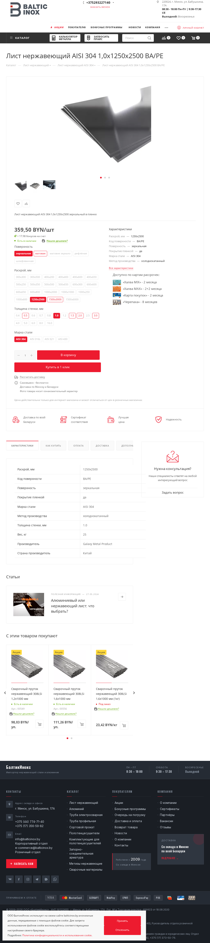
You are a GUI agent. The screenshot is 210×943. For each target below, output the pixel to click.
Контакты (121, 845)
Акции (119, 802)
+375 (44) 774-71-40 (29, 821)
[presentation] (5, 693)
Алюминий (76, 809)
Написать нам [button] (23, 864)
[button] (101, 177)
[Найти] (149, 38)
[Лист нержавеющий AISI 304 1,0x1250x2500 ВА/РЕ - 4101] (105, 128)
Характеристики (22, 445)
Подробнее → (170, 858)
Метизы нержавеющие (85, 863)
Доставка (102, 445)
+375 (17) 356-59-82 (29, 826)
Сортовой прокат (82, 827)
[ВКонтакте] (10, 879)
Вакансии (166, 821)
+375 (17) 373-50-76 (162, 937)
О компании (123, 839)
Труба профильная (82, 821)
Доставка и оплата (128, 821)
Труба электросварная (86, 815)
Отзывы (165, 827)
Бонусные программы (130, 809)
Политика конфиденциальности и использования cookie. (57, 935)
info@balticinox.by (27, 839)
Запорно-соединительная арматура (81, 853)
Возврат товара (126, 827)
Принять (122, 921)
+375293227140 (98, 2)
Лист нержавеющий (83, 802)
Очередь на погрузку (130, 815)
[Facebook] (19, 879)
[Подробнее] (122, 597)
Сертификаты (169, 809)
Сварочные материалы (85, 869)
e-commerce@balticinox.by (33, 847)
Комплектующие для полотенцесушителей (85, 841)
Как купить (53, 445)
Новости (121, 833)
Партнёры (167, 815)
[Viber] (46, 879)
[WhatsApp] (55, 879)
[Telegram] (37, 879)
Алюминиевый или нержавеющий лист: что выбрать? (72, 605)
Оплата (78, 445)
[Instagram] (28, 879)
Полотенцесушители (84, 833)
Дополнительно (132, 445)
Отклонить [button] (122, 930)
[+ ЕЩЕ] (168, 27)
